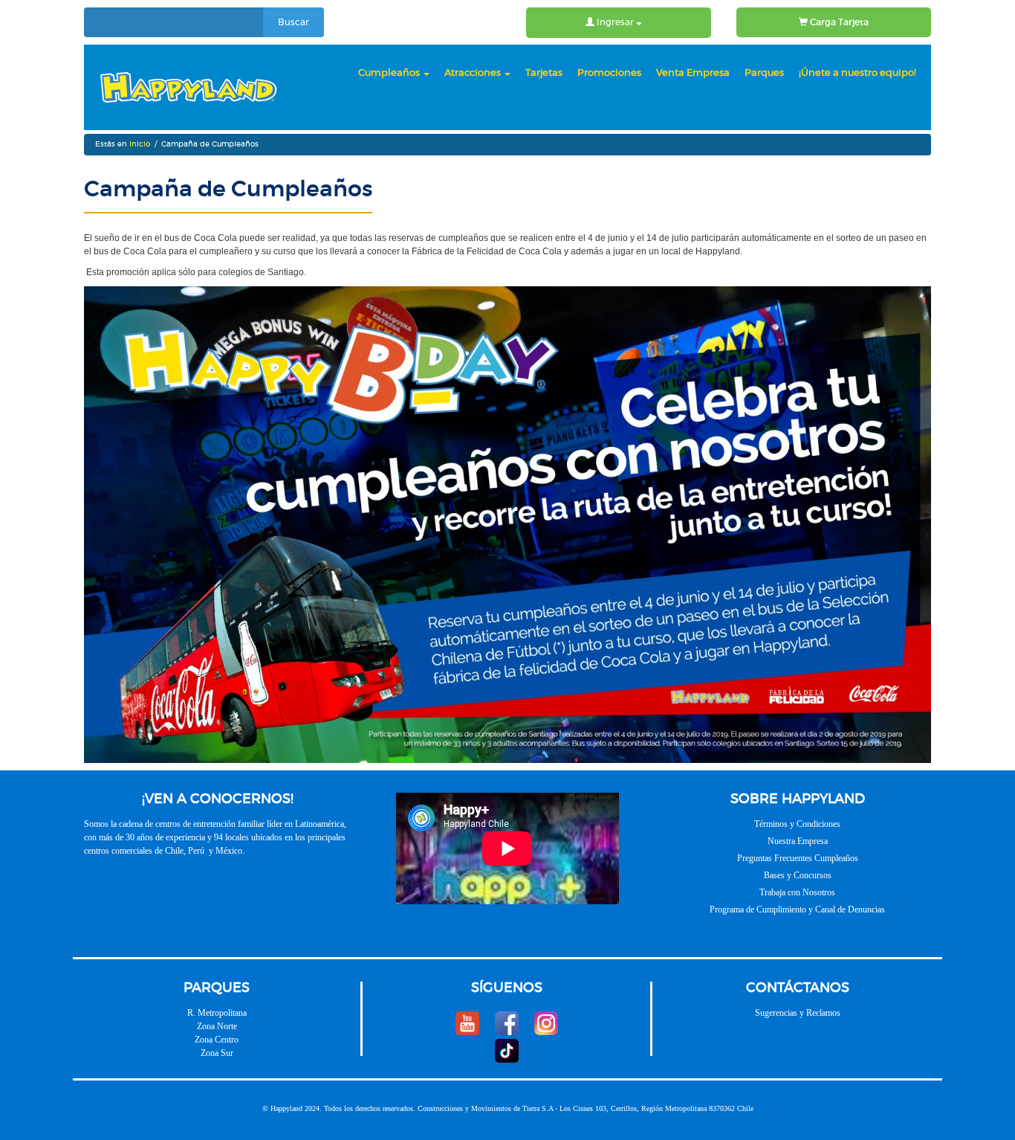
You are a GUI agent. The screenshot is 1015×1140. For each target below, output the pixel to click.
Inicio (139, 144)
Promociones (609, 73)
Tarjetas (543, 73)
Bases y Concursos (797, 875)
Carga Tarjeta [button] (838, 22)
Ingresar (615, 22)
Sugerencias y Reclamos (797, 1013)
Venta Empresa (693, 73)
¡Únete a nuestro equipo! (857, 73)
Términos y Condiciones (797, 824)
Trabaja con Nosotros (797, 892)
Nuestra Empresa (798, 841)
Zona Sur (217, 1053)
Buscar (293, 22)
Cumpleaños (390, 73)
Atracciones (473, 73)
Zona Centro (217, 1039)
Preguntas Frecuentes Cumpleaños (797, 858)
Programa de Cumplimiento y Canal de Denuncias (797, 909)
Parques (764, 73)
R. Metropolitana (217, 1013)
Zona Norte (217, 1026)
